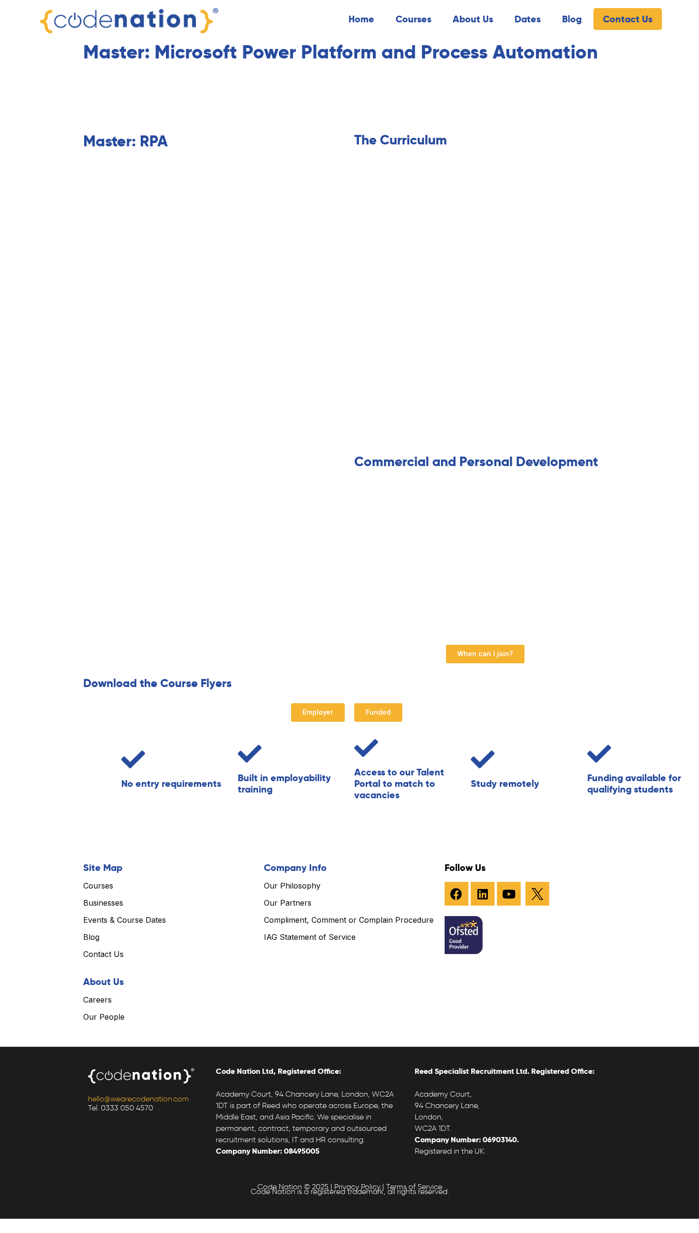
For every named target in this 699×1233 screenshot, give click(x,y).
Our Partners (287, 903)
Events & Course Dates (124, 920)
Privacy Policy (357, 1186)
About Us (473, 19)
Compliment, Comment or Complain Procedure (349, 920)
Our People (104, 1017)
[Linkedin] (483, 894)
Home (361, 19)
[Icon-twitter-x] (537, 894)
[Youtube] (509, 894)
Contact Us (627, 19)
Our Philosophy (292, 885)
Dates (528, 19)
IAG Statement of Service (310, 937)
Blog (572, 19)
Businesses (103, 903)
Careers (97, 999)
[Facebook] (456, 894)
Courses (413, 19)
